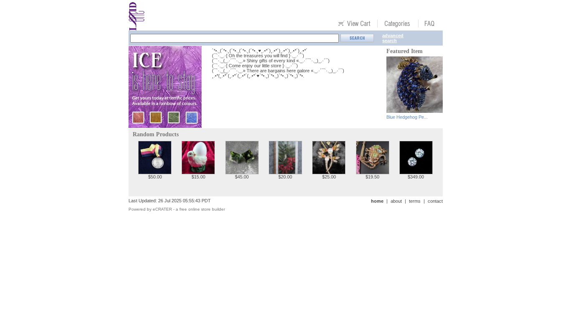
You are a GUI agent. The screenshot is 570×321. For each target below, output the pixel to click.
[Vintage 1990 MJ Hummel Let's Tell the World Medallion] (155, 172)
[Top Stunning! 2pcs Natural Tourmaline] (242, 172)
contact (435, 201)
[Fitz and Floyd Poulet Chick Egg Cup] (198, 172)
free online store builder (202, 209)
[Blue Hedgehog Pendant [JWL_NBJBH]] (414, 110)
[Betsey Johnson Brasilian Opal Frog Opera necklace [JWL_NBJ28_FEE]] (372, 172)
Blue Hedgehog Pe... (407, 117)
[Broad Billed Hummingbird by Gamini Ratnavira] (285, 172)
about (396, 201)
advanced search (393, 38)
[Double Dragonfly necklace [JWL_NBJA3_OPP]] (329, 172)
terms (415, 201)
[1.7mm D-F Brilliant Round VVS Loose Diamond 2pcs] (416, 172)
